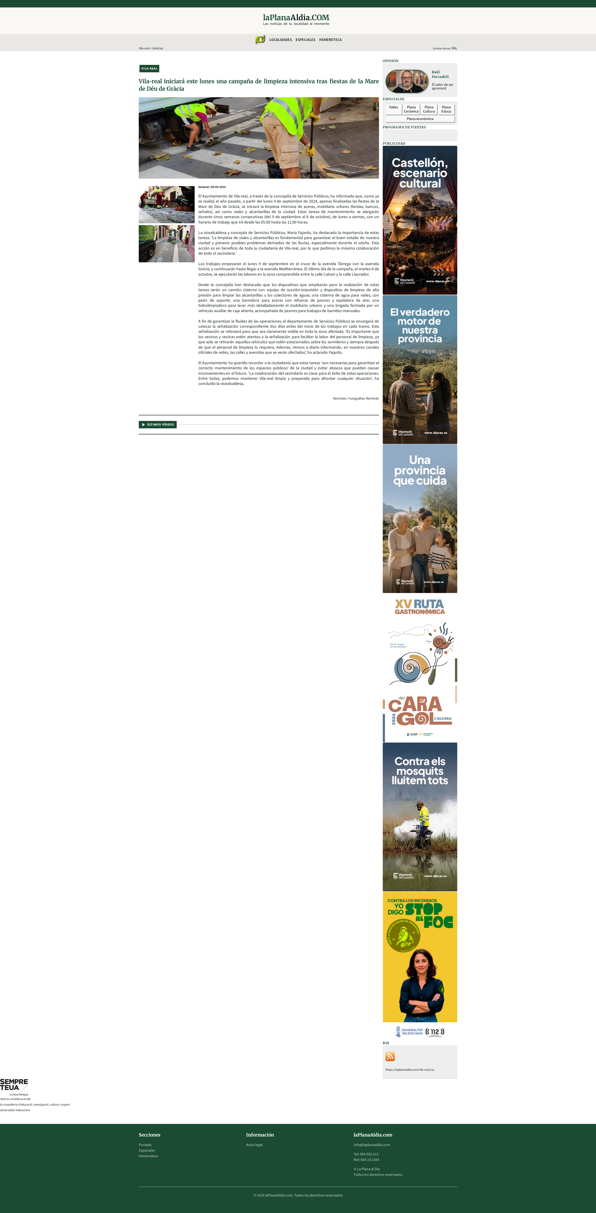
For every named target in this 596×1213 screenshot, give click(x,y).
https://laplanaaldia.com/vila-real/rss (410, 1069)
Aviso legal (254, 1144)
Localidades (280, 39)
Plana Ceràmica (411, 109)
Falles (393, 107)
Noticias (157, 48)
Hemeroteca (330, 39)
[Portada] (260, 40)
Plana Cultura (429, 109)
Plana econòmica (420, 118)
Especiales (305, 39)
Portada (145, 1144)
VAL (454, 48)
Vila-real (144, 48)
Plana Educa (446, 109)
